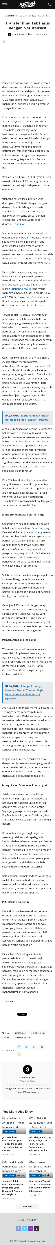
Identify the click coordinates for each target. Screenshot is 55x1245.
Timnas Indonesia (22, 1037)
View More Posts (27, 1081)
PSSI (18, 954)
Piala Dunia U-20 (38, 1033)
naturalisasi (22, 83)
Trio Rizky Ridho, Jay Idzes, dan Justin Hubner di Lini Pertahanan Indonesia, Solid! (40, 1144)
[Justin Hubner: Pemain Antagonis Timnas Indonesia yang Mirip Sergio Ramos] (14, 1125)
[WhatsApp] (34, 1047)
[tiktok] (36, 1228)
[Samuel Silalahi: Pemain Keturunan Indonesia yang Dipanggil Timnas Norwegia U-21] (14, 1169)
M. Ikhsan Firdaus (24, 34)
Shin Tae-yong (40, 528)
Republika (18, 224)
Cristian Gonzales (21, 288)
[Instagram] (30, 1228)
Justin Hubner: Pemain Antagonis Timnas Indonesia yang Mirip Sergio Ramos (12, 1144)
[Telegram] (42, 1047)
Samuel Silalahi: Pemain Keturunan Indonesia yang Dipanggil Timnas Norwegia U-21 (12, 1188)
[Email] (19, 1054)
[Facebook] (19, 1047)
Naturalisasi (20, 1033)
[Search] (49, 4)
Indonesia (23, 103)
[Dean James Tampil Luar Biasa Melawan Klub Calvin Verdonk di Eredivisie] (41, 1169)
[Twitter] (27, 1047)
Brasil (11, 87)
